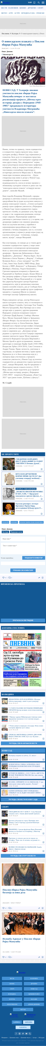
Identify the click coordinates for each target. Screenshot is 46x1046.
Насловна (5, 33)
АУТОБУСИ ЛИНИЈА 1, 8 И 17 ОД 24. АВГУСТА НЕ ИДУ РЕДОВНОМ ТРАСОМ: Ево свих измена (23, 775)
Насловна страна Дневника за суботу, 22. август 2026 (23, 660)
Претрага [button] (39, 2)
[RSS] (30, 1033)
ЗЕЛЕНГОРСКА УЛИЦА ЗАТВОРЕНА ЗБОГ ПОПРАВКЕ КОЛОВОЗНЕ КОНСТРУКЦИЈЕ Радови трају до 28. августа (23, 766)
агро (11, 13)
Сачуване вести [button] (34, 2)
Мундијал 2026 (28, 13)
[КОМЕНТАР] (9, 577)
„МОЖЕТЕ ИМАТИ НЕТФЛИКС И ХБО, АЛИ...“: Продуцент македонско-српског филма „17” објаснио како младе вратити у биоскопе (23, 494)
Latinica (17, 1022)
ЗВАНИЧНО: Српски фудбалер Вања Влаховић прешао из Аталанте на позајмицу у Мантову (23, 831)
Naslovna (23, 1027)
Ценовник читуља (25, 1037)
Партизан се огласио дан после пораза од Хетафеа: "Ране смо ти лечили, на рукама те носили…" (23, 840)
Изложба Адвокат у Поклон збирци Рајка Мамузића (23, 935)
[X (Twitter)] (23, 1033)
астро (17, 13)
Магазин (34, 999)
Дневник (10, 51)
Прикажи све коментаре (23, 570)
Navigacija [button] (43, 2)
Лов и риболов (12, 1004)
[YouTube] (26, 1033)
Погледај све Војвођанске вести (23, 743)
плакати (5, 522)
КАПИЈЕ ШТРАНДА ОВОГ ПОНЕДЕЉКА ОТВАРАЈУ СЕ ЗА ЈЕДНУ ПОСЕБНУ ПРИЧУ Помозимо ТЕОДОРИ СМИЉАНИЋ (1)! (23, 793)
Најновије (13, 8)
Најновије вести (16, 532)
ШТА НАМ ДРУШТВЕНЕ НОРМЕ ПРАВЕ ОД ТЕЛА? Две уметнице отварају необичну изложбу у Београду (23, 479)
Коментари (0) (8, 54)
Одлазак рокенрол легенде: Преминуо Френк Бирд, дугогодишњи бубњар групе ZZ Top (23, 509)
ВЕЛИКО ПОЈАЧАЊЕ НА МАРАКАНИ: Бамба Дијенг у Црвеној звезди (23, 849)
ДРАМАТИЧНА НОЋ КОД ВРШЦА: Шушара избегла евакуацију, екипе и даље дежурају (23, 701)
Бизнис (23, 8)
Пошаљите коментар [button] (34, 558)
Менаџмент (4, 1037)
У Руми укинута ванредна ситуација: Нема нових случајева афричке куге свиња (23, 728)
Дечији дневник (34, 1004)
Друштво (32, 8)
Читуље (23, 1009)
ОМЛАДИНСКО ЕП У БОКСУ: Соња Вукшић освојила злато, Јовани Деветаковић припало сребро (23, 814)
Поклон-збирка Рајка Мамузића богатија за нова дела (23, 886)
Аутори (35, 1037)
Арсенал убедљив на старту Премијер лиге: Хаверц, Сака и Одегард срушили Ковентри (23, 822)
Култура (15, 33)
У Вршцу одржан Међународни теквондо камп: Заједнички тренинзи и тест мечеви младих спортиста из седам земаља (23, 719)
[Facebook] (16, 1033)
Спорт (40, 8)
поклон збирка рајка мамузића (31, 522)
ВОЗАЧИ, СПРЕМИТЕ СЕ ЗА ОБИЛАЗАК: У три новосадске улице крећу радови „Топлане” (23, 784)
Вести (4, 8)
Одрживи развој (34, 994)
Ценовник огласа (14, 1037)
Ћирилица (28, 1022)
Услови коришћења (7, 558)
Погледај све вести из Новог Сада (23, 799)
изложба (14, 522)
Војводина (12, 994)
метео (4, 13)
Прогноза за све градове (23, 620)
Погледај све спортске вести (23, 856)
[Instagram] (19, 1033)
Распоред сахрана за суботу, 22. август (23, 757)
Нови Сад (34, 989)
